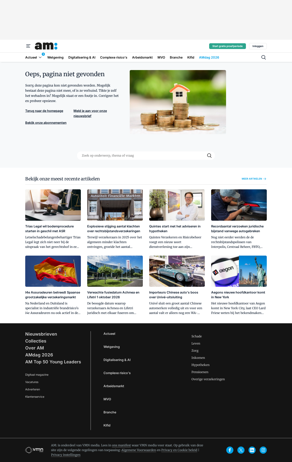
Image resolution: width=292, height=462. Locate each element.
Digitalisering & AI (117, 360)
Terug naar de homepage (44, 111)
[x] (241, 450)
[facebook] (229, 450)
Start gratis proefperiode (227, 46)
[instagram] (263, 450)
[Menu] (28, 46)
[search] (263, 57)
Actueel (109, 334)
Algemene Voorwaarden (138, 450)
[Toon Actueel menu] (40, 57)
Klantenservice (34, 396)
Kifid (106, 425)
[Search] (209, 155)
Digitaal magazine (36, 374)
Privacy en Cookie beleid (179, 450)
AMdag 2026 (39, 354)
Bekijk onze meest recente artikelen (62, 179)
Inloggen (257, 46)
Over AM (34, 347)
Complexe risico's (117, 373)
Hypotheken (200, 365)
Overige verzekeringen (208, 379)
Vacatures (31, 382)
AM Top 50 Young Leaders (53, 361)
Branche (109, 412)
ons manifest (121, 445)
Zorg (194, 350)
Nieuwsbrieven (41, 334)
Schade (196, 336)
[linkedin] (252, 450)
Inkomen (198, 358)
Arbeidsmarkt (113, 386)
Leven (195, 343)
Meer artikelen (252, 178)
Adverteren (32, 389)
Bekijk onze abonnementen (46, 123)
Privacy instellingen (65, 455)
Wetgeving (111, 347)
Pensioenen (199, 372)
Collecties (35, 341)
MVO (107, 399)
